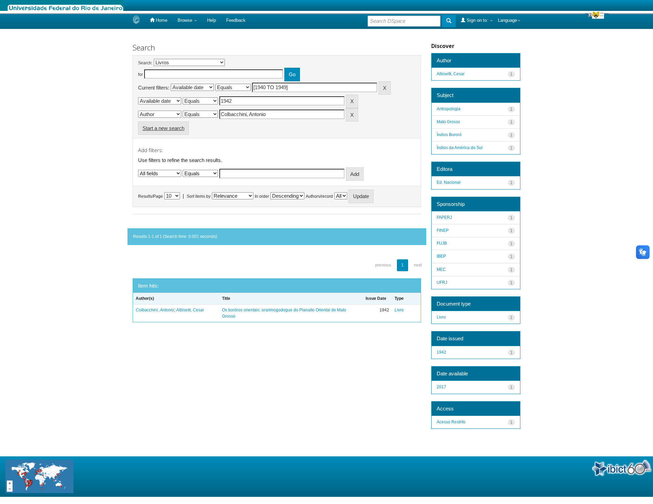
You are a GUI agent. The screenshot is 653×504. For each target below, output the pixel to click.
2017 (441, 387)
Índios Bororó (449, 134)
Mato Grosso (448, 121)
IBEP (441, 256)
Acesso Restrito (451, 422)
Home (160, 20)
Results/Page (150, 196)
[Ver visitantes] (39, 476)
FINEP (443, 230)
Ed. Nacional (449, 182)
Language (507, 20)
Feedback (236, 20)
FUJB (442, 243)
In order (262, 196)
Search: (145, 63)
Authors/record (319, 196)
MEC (441, 269)
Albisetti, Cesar (190, 310)
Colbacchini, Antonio (155, 310)
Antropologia (449, 109)
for (140, 74)
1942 (441, 352)
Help (211, 20)
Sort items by (199, 196)
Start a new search (163, 128)
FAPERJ (444, 217)
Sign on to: (477, 20)
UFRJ (442, 282)
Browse (186, 20)
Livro (399, 310)
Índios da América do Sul (460, 147)
